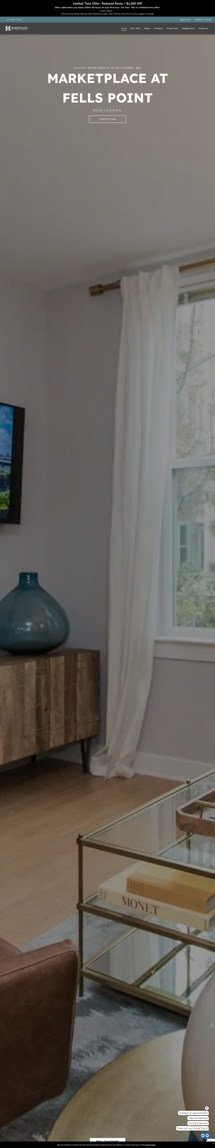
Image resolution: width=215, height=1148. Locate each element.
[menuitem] (185, 19)
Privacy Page (150, 1145)
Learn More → (107, 10)
